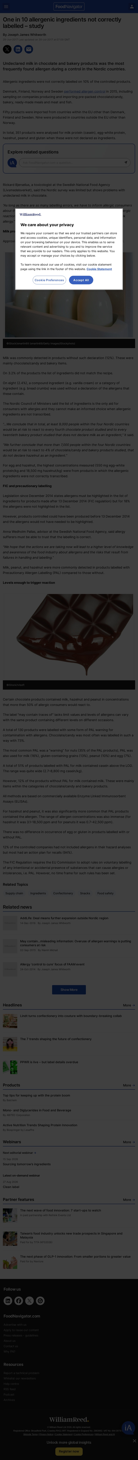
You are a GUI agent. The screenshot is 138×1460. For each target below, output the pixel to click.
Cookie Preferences (49, 280)
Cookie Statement (99, 269)
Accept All (81, 280)
